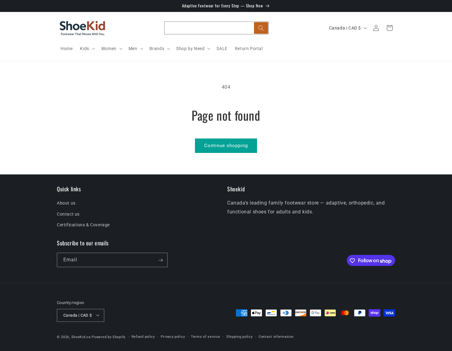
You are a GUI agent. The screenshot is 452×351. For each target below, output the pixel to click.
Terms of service (205, 336)
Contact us (68, 214)
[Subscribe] (160, 260)
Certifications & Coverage (83, 224)
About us (66, 203)
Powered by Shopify (108, 337)
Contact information (276, 336)
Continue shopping (226, 145)
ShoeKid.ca (81, 337)
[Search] (261, 28)
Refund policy (143, 336)
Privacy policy (173, 336)
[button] (86, 48)
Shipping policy (239, 336)
